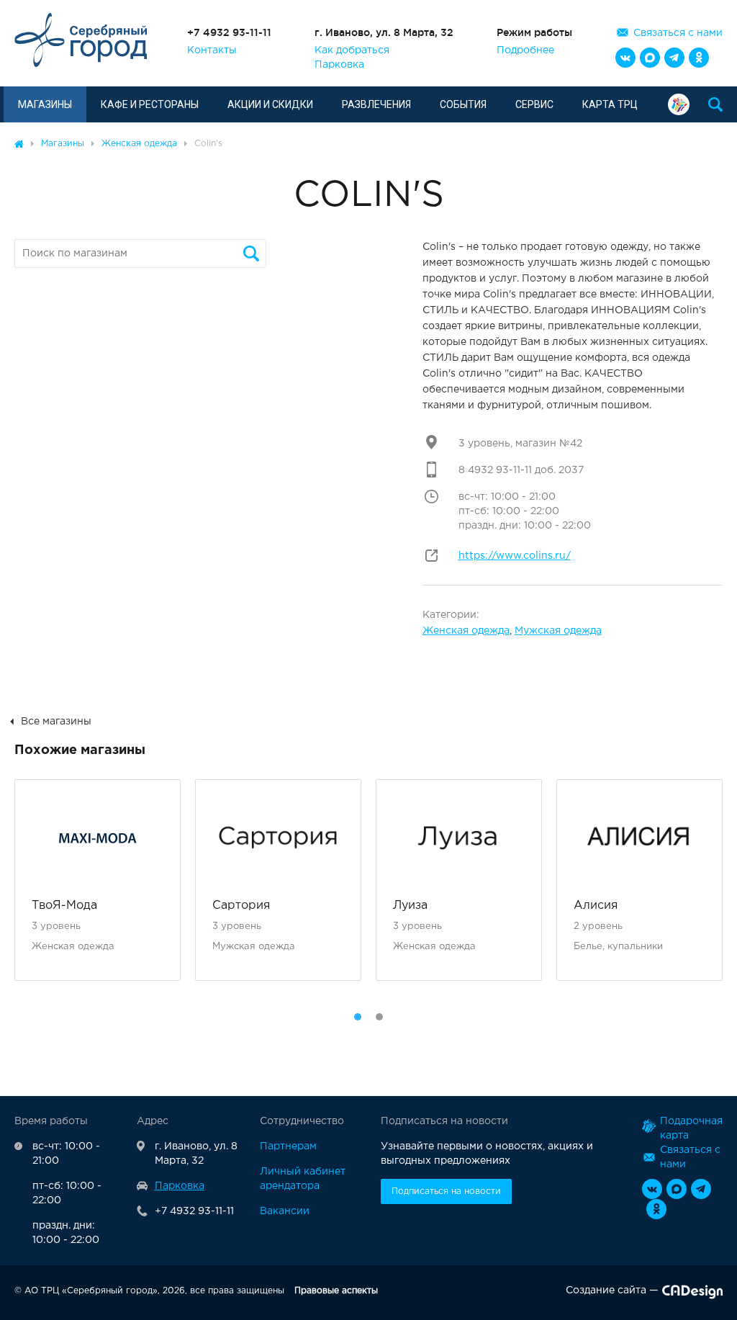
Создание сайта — (612, 1290)
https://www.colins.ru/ (514, 556)
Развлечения (376, 104)
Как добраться (352, 50)
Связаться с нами (678, 33)
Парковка (339, 64)
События (463, 104)
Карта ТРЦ (610, 104)
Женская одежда (466, 631)
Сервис (534, 104)
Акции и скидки (270, 104)
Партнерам (288, 1146)
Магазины (45, 104)
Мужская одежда (558, 631)
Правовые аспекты (336, 1291)
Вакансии (284, 1211)
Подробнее (525, 50)
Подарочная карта (682, 104)
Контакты (212, 50)
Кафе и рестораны (150, 104)
